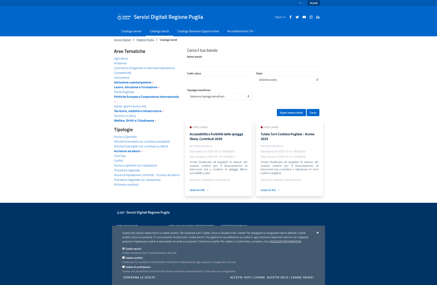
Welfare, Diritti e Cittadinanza (134, 120)
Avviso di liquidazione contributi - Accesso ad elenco (147, 175)
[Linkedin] (316, 17)
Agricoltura (121, 58)
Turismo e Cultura (125, 115)
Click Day (120, 156)
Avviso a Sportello (125, 136)
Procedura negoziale (127, 170)
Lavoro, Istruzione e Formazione (135, 87)
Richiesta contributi (126, 184)
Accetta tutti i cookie (247, 277)
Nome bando (194, 57)
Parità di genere (124, 92)
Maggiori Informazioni (285, 241)
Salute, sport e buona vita (130, 106)
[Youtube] (302, 17)
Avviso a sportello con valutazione (135, 165)
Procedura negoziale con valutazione (137, 179)
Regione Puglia (145, 40)
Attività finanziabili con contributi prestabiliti (142, 141)
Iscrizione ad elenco (127, 151)
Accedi (314, 3)
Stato (259, 73)
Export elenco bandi (291, 113)
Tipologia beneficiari (199, 90)
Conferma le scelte (139, 277)
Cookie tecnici (133, 249)
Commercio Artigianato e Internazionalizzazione (144, 68)
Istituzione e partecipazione (132, 82)
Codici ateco (194, 73)
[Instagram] (309, 17)
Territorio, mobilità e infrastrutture (137, 111)
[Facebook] (289, 17)
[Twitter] (296, 17)
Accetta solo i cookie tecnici (290, 277)
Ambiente (120, 63)
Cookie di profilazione (137, 267)
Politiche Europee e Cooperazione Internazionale (146, 96)
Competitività (122, 72)
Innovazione (122, 77)
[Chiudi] (318, 233)
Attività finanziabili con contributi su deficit (141, 146)
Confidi (118, 160)
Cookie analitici (134, 258)
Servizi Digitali (122, 40)
